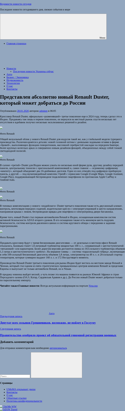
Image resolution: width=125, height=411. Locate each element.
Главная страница (16, 43)
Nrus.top (93, 285)
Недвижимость (15, 80)
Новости (11, 68)
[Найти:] (15, 376)
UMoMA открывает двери (21, 389)
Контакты (12, 89)
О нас (10, 86)
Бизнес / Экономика (18, 77)
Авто (9, 74)
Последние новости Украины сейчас (33, 71)
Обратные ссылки (17, 398)
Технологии (13, 83)
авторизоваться (58, 348)
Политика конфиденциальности (24, 401)
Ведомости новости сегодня (15, 4)
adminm (43, 111)
